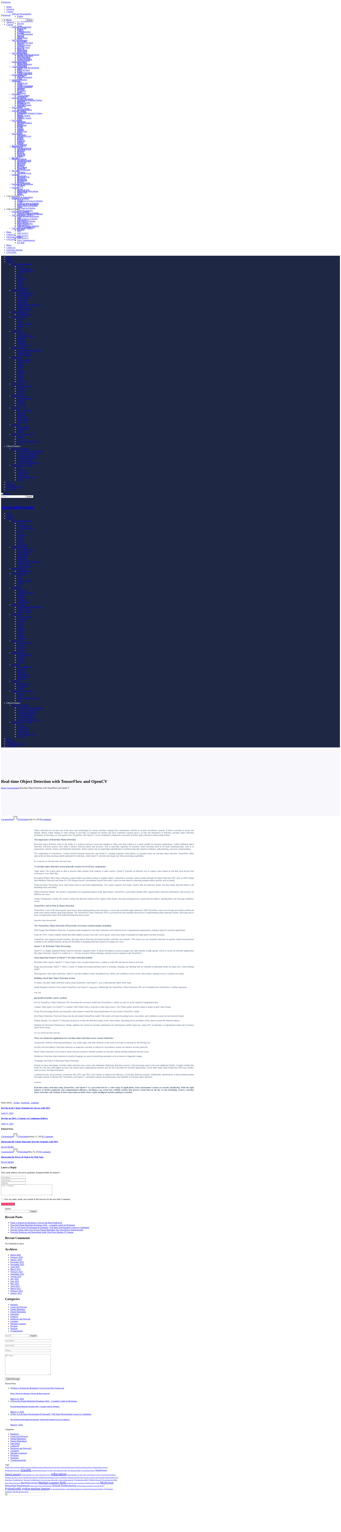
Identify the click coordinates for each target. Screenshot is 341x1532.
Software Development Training (93, 1489)
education (59, 1474)
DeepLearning (13, 1474)
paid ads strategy (99, 1486)
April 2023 (15, 1286)
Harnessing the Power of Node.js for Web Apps (22, 1157)
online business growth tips (85, 1486)
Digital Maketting (17, 1309)
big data (50, 1470)
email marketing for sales (75, 1475)
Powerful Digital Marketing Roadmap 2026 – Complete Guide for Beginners (42, 1225)
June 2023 (14, 1281)
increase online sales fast (65, 1480)
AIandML (26, 1470)
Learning (14, 1321)
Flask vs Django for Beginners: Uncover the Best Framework (36, 1223)
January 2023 (16, 1293)
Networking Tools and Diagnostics (41, 1486)
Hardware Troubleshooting (32, 1480)
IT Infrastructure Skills (81, 1480)
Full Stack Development (30, 1477)
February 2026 (16, 1257)
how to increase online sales (49, 1480)
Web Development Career (21, 1491)
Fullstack (14, 1316)
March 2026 (15, 1255)
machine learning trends (92, 1483)
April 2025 (15, 1267)
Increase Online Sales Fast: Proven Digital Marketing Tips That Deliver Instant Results (46, 1230)
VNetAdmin (23, 819)
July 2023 (14, 1279)
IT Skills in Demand (94, 1480)
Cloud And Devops (18, 1307)
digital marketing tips (28, 1475)
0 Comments (45, 819)
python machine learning (36, 1488)
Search (8, 1209)
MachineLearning (29, 1483)
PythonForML (13, 1488)
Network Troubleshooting (64, 1485)
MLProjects (106, 1482)
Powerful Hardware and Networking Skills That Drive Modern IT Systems (41, 1232)
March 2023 (15, 1288)
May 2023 (14, 1284)
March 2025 (15, 1269)
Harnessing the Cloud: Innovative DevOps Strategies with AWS (29, 1142)
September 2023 (17, 1274)
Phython (13, 1326)
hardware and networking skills (99, 1477)
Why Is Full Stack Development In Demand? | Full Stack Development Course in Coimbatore (49, 1227)
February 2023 (16, 1291)
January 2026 (16, 1260)
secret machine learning (58, 1489)
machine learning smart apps (75, 1483)
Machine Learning (18, 1324)
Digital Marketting (18, 1312)
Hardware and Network (20, 1319)
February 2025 (16, 1272)
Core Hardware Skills (74, 1470)
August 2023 (15, 1276)
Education (14, 1314)
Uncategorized (13, 788)
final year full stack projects (91, 1475)
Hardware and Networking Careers (78, 1477)
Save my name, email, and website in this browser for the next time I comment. (37, 1199)
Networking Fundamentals (17, 1485)
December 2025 (17, 1262)
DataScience (101, 1470)
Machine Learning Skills (52, 1482)
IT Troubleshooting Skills (109, 1480)
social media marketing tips (74, 1489)
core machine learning (88, 1470)
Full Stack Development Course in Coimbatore (52, 1477)
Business (14, 1304)
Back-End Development (39, 1470)
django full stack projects (43, 1475)
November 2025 (17, 1264)
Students (14, 1328)
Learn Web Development (12, 1483)
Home (3, 788)
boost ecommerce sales (60, 1470)
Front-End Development (108, 1475)
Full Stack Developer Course (14, 1477)
